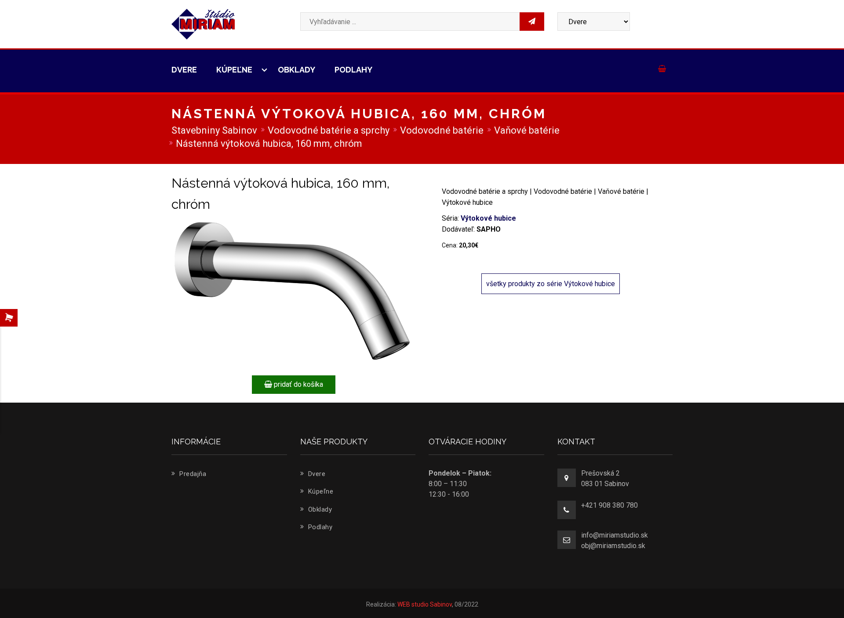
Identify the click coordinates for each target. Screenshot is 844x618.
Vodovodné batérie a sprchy (328, 130)
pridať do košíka (297, 384)
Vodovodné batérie (442, 130)
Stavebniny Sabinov (214, 130)
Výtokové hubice (488, 218)
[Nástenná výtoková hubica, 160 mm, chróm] (293, 292)
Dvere (184, 69)
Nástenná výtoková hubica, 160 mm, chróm (269, 143)
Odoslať (607, 151)
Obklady (296, 69)
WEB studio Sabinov (424, 604)
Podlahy (353, 69)
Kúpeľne (235, 69)
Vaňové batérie (527, 130)
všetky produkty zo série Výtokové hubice (550, 284)
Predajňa (192, 474)
